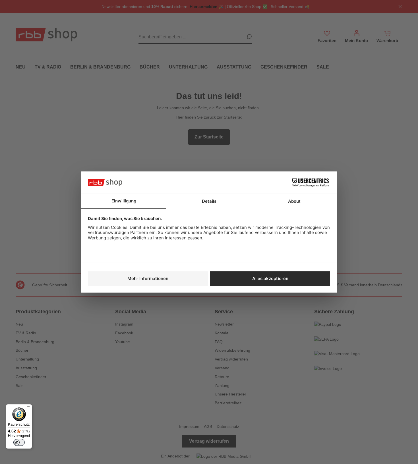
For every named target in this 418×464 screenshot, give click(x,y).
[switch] (19, 442)
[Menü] (28, 407)
